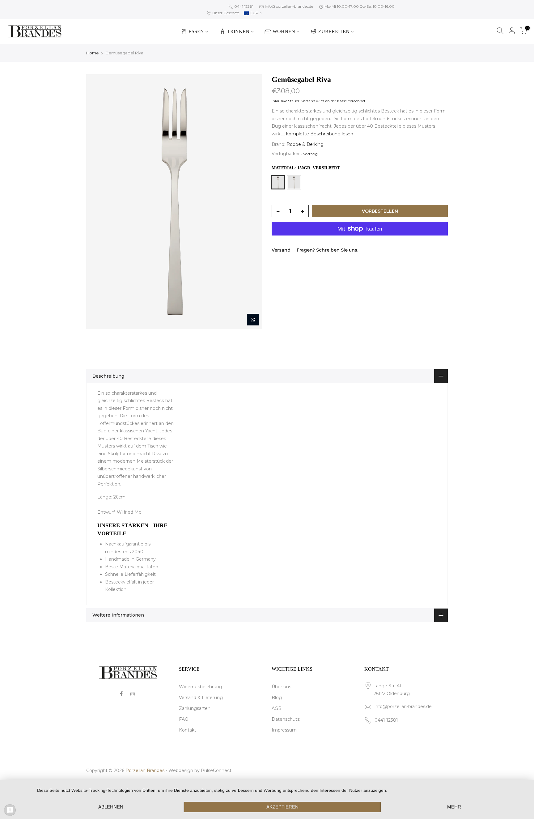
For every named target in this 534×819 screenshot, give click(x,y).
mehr (454, 806)
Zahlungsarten (194, 708)
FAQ (184, 719)
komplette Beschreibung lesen (319, 134)
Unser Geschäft (225, 13)
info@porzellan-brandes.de (289, 6)
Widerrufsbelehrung (200, 687)
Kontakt (187, 730)
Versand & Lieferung (201, 697)
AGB (277, 708)
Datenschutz (286, 719)
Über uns (281, 687)
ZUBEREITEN (334, 31)
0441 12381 (243, 6)
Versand (308, 101)
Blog (277, 697)
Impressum (284, 730)
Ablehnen (110, 806)
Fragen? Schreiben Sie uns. (327, 250)
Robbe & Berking (305, 144)
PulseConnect (216, 770)
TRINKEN (238, 31)
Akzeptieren (282, 806)
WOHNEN (284, 31)
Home (92, 52)
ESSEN (196, 31)
